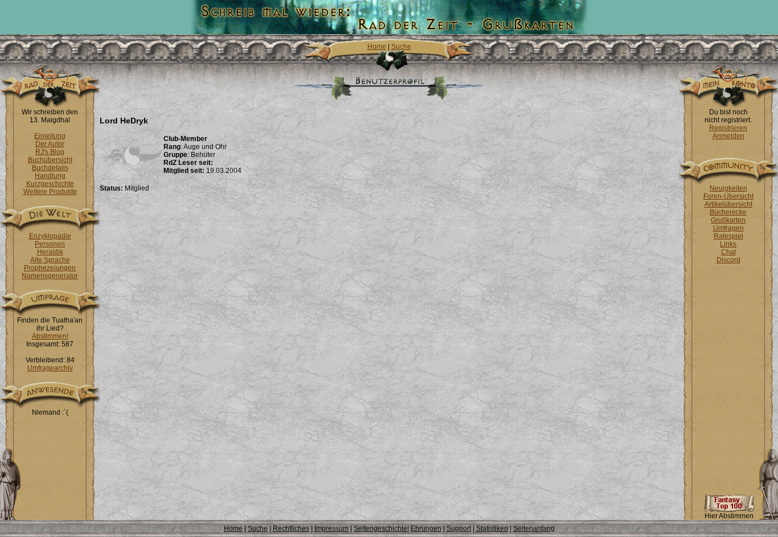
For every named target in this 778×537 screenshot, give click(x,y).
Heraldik (50, 252)
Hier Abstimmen (729, 516)
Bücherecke (728, 212)
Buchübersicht (50, 160)
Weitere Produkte (50, 192)
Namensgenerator (50, 276)
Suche (401, 47)
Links (728, 244)
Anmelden (728, 136)
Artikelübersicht (728, 204)
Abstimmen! (50, 336)
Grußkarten (728, 220)
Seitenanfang (534, 528)
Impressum (331, 528)
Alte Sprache (50, 260)
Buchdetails (50, 168)
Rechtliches (291, 528)
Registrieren (728, 128)
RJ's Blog (49, 152)
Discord (728, 260)
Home (376, 47)
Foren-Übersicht (728, 196)
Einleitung (49, 136)
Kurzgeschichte (50, 184)
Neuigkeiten (728, 188)
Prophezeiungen (50, 268)
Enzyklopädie (50, 236)
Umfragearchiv (50, 368)
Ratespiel (728, 236)
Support (459, 528)
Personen (50, 244)
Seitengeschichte (380, 528)
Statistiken (492, 528)
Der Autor (49, 144)
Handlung (50, 176)
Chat (728, 252)
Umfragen (728, 228)
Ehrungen (426, 528)
